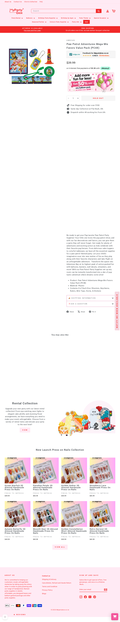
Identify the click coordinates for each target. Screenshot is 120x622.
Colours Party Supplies (58, 22)
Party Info (76, 22)
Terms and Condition (49, 586)
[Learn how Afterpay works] (105, 68)
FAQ (41, 2)
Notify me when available (117, 311)
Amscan (71, 40)
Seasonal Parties (38, 22)
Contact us (46, 576)
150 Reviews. (104, 55)
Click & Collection (30, 2)
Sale (86, 22)
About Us (8, 2)
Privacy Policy (47, 590)
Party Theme (84, 18)
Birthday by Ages (67, 18)
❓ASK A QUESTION (78, 304)
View (25, 430)
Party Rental (16, 18)
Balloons (29, 18)
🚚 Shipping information (82, 298)
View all (60, 547)
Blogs (44, 593)
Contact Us (18, 2)
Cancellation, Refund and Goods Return (56, 583)
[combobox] (66, 11)
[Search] (98, 11)
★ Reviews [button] (20, 614)
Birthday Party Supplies (47, 18)
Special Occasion (100, 18)
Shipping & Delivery (49, 579)
